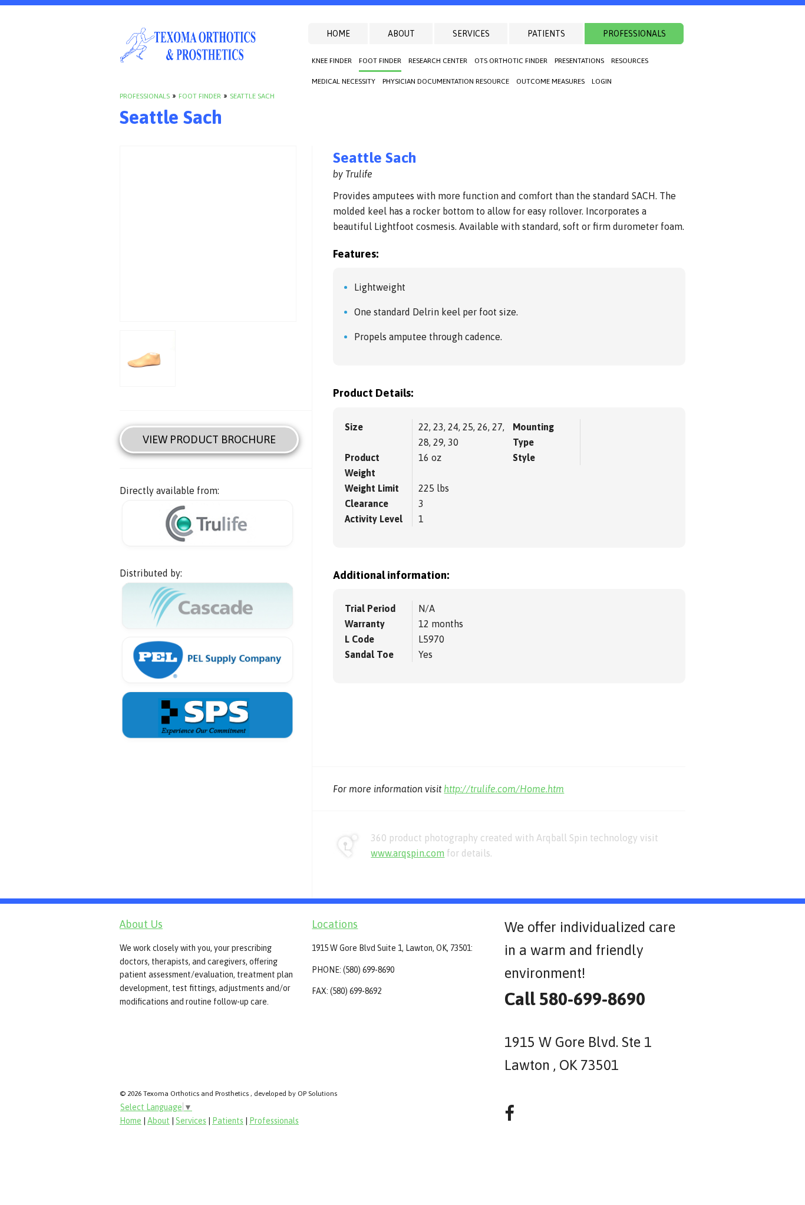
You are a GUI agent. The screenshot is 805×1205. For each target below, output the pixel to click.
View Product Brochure (209, 439)
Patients (546, 33)
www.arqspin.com (407, 853)
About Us (141, 924)
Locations (335, 924)
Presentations (579, 61)
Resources (629, 61)
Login (602, 81)
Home (338, 33)
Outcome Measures (550, 81)
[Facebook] (509, 1113)
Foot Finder (380, 61)
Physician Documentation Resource (445, 81)
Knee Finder (332, 61)
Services (471, 33)
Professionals (634, 33)
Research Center (437, 61)
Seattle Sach (252, 96)
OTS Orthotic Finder (510, 61)
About (401, 33)
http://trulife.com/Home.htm (504, 788)
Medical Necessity (343, 81)
